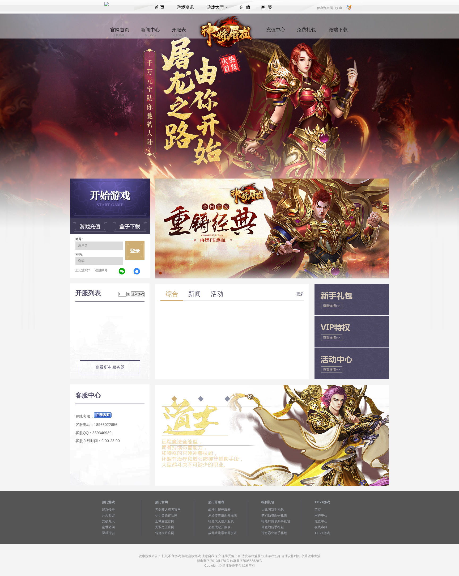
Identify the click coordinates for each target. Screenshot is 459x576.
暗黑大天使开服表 (221, 521)
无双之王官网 (164, 527)
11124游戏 (322, 533)
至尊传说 (108, 533)
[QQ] (137, 271)
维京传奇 (108, 509)
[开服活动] (272, 180)
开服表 (178, 32)
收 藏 (339, 8)
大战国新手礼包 (272, 509)
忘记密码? (82, 270)
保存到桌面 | (326, 8)
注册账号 (101, 270)
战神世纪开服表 (219, 509)
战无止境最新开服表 (222, 533)
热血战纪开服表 (219, 527)
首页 (159, 7)
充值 (244, 7)
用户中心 (320, 515)
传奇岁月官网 (164, 533)
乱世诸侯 (108, 527)
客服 (266, 7)
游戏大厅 (215, 7)
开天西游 (108, 515)
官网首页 (119, 32)
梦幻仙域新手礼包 (274, 515)
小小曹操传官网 (166, 515)
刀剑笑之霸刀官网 (168, 509)
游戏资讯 (185, 7)
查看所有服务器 (110, 367)
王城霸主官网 (164, 521)
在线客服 (320, 527)
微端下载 (338, 32)
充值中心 (275, 32)
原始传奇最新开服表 (222, 515)
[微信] (122, 271)
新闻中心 (150, 32)
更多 (300, 294)
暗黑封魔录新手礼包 (275, 521)
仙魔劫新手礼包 (272, 527)
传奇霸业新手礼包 (274, 533)
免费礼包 (306, 32)
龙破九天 (108, 521)
